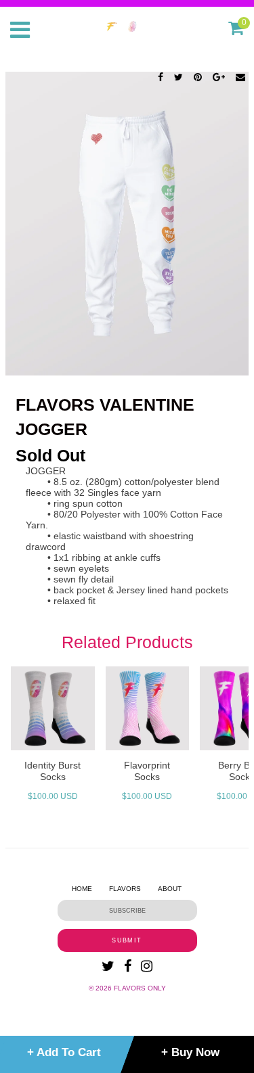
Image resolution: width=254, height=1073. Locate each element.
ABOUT (170, 888)
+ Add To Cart (64, 1052)
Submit (127, 940)
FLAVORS (125, 888)
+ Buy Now (190, 1052)
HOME (82, 888)
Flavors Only (140, 988)
